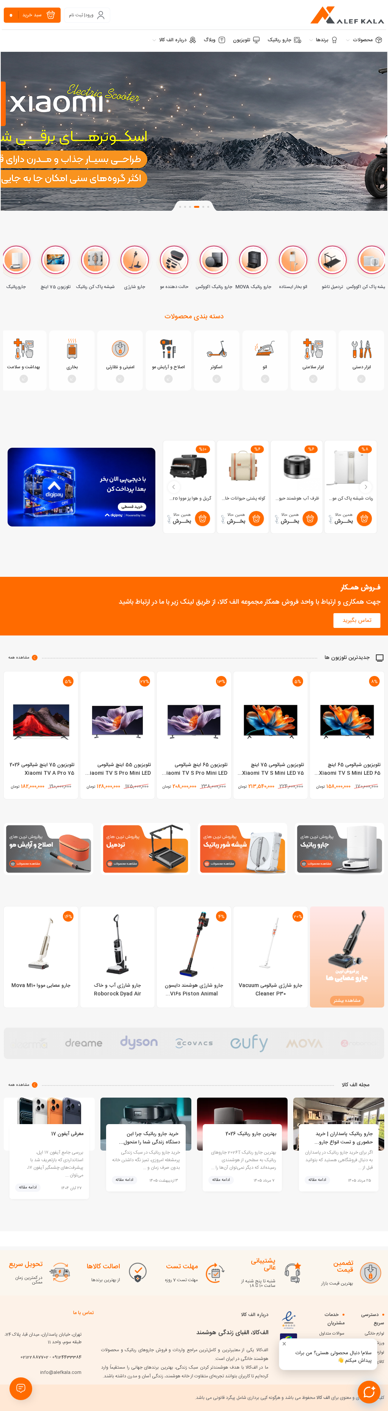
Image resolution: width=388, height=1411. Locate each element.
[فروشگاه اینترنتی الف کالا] (347, 14)
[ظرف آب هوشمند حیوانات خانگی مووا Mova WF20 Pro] (351, 466)
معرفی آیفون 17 (67, 1134)
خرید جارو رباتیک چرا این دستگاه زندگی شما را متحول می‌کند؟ (152, 1137)
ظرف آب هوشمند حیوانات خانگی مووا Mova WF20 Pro (350, 498)
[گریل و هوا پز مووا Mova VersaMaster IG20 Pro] (243, 466)
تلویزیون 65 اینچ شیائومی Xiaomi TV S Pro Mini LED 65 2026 (195, 773)
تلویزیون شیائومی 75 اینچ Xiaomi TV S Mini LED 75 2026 (273, 773)
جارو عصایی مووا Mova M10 (40, 985)
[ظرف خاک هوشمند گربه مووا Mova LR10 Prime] (189, 466)
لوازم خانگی (374, 1333)
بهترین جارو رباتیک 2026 (250, 1134)
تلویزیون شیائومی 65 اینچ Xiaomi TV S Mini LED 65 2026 (349, 773)
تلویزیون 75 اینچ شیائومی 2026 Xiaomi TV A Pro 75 (41, 769)
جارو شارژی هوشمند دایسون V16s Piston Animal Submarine (194, 993)
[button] (208, 207)
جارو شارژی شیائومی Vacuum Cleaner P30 (270, 989)
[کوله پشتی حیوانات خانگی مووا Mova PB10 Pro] (297, 466)
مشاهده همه (18, 658)
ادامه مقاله (317, 1180)
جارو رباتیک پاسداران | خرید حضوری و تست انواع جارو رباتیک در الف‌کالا (344, 1137)
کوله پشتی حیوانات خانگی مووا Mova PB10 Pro (296, 498)
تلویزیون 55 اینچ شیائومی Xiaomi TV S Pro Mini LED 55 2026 (118, 773)
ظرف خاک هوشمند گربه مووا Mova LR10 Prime (188, 498)
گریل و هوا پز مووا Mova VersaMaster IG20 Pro (242, 498)
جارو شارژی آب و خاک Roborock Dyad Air (117, 989)
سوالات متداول (331, 1333)
